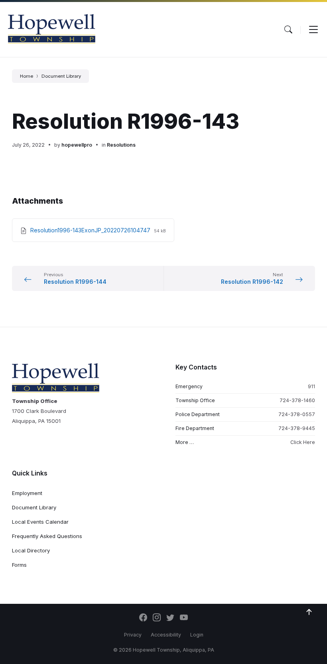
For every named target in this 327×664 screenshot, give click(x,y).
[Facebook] (143, 618)
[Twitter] (170, 618)
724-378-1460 (297, 400)
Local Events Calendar (40, 522)
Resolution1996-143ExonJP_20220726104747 (91, 230)
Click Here (302, 442)
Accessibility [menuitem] (166, 635)
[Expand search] (288, 29)
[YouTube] (184, 618)
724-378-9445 (296, 428)
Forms (19, 565)
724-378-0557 (296, 414)
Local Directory (31, 550)
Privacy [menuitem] (133, 635)
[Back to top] (309, 612)
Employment (27, 493)
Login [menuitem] (196, 635)
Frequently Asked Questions (47, 536)
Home (26, 76)
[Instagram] (157, 618)
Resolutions (121, 145)
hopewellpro (76, 145)
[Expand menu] (313, 29)
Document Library (61, 76)
